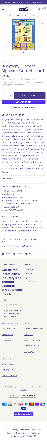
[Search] (39, 8)
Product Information (14, 186)
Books (27, 273)
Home (4, 16)
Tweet (19, 254)
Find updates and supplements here (19, 240)
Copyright (29, 351)
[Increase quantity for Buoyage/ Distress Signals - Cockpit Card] (10, 96)
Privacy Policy (8, 358)
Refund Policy (8, 364)
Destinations (7, 334)
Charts (27, 269)
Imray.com (6, 340)
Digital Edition (10, 217)
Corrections (29, 281)
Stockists (28, 334)
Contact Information (33, 328)
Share (7, 254)
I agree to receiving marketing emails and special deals (12, 313)
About (27, 323)
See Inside (7, 178)
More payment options (23, 107)
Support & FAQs (31, 345)
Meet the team (9, 328)
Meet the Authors (10, 323)
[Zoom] (41, 23)
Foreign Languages (33, 340)
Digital (27, 277)
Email (4, 300)
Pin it (30, 254)
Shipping (5, 85)
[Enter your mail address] (20, 305)
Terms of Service (9, 375)
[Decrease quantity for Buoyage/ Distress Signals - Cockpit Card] (4, 96)
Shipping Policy (8, 369)
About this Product (13, 115)
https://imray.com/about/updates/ (18, 246)
